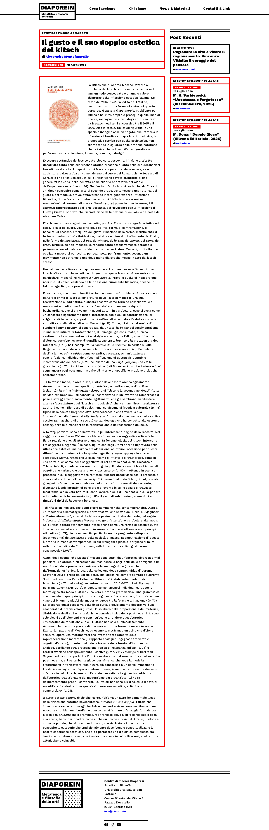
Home (57, 11)
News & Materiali (175, 8)
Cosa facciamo (102, 8)
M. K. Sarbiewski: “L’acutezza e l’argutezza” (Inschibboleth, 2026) (198, 99)
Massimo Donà (185, 69)
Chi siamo (137, 8)
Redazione (183, 108)
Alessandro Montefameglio (67, 56)
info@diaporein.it (116, 811)
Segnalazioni (187, 87)
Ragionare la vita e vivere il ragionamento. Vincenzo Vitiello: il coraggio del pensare (199, 58)
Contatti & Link (216, 8)
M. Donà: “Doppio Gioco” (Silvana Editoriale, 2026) (197, 136)
